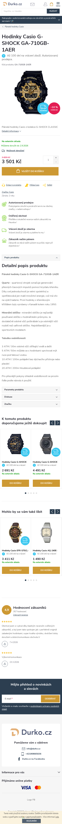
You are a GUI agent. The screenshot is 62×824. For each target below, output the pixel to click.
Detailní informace (10, 131)
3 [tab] (31, 493)
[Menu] (58, 4)
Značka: (8, 192)
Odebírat (50, 698)
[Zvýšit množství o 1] (55, 158)
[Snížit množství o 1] (55, 162)
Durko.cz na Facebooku (33, 758)
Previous (52, 422)
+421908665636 (33, 753)
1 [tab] (25, 493)
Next (57, 422)
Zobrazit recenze (20, 615)
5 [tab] (36, 493)
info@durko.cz (33, 748)
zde (57, 817)
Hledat (53, 11)
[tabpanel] (15, 459)
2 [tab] (28, 493)
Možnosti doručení (15, 150)
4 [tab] (33, 493)
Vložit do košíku (33, 171)
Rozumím (31, 820)
